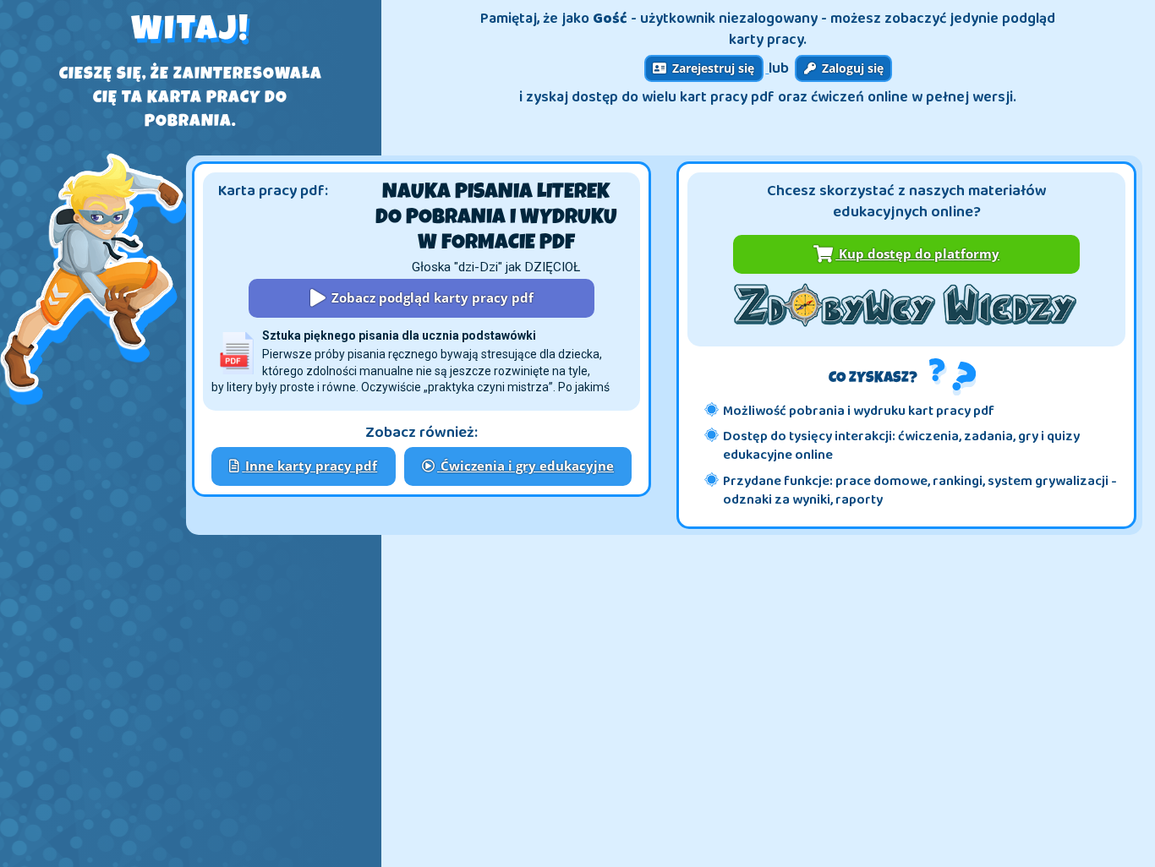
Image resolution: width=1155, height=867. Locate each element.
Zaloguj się (851, 68)
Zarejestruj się (711, 68)
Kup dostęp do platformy (917, 254)
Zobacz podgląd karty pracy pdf (431, 298)
